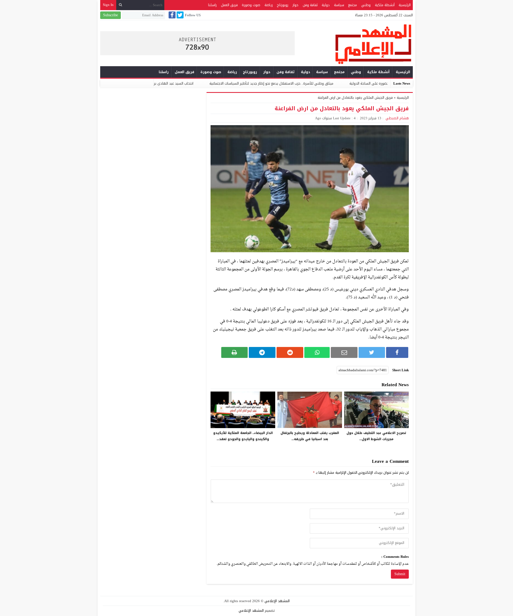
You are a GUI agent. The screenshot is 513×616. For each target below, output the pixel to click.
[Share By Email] (344, 352)
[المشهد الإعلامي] (354, 44)
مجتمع (352, 5)
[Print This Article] (234, 352)
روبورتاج (282, 5)
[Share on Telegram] (262, 352)
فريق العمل (229, 5)
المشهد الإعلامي (277, 601)
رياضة (269, 5)
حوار (295, 5)
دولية (326, 5)
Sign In (108, 4)
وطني (366, 5)
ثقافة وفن (310, 5)
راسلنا (212, 5)
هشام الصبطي (397, 118)
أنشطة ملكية (385, 5)
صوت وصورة (251, 5)
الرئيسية (405, 5)
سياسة (339, 5)
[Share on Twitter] (371, 352)
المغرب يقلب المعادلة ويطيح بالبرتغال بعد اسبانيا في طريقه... (310, 436)
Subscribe (110, 15)
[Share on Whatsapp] (317, 352)
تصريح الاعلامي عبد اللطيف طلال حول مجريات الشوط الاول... (376, 436)
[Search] (120, 5)
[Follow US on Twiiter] (180, 14)
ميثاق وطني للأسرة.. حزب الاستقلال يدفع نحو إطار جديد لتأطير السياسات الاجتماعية (305, 83)
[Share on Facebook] (397, 352)
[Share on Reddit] (290, 352)
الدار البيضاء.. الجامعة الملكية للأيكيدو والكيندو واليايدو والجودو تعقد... (243, 436)
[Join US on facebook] (172, 14)
